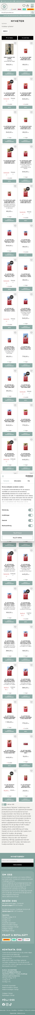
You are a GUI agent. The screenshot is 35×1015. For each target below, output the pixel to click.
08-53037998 (12, 970)
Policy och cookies (29, 1010)
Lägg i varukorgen (9, 73)
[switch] (30, 515)
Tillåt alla (17, 533)
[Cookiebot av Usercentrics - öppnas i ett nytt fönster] (25, 476)
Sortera (26, 38)
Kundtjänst (21, 1010)
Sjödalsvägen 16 (7, 911)
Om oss (8, 1010)
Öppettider (13, 1013)
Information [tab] (17, 481)
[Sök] (32, 12)
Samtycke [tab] (6, 481)
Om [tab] (29, 481)
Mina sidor (3, 1010)
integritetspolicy (29, 868)
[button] (32, 5)
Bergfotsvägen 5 (7, 905)
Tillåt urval (17, 537)
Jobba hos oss (21, 1013)
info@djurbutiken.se (14, 972)
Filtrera (10, 38)
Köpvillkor (14, 1010)
